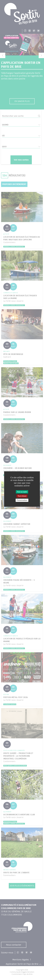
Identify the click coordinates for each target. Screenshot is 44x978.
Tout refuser (22, 496)
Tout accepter (22, 492)
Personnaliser (22, 500)
